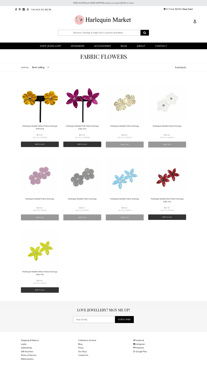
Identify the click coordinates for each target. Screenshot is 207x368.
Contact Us (83, 355)
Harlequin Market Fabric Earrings (124, 126)
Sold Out (125, 144)
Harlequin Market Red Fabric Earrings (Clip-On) (167, 200)
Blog (80, 344)
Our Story (82, 351)
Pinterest (139, 347)
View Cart (187, 9)
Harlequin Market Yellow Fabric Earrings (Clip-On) (39, 272)
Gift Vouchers (27, 351)
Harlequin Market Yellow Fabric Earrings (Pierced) (39, 127)
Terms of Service (28, 355)
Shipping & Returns (30, 340)
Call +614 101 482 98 (41, 9)
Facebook (139, 340)
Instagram (140, 344)
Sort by (25, 67)
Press (81, 347)
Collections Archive (87, 340)
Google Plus (141, 351)
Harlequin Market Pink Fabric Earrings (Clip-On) (82, 127)
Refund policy (27, 359)
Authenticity (26, 347)
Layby (24, 344)
